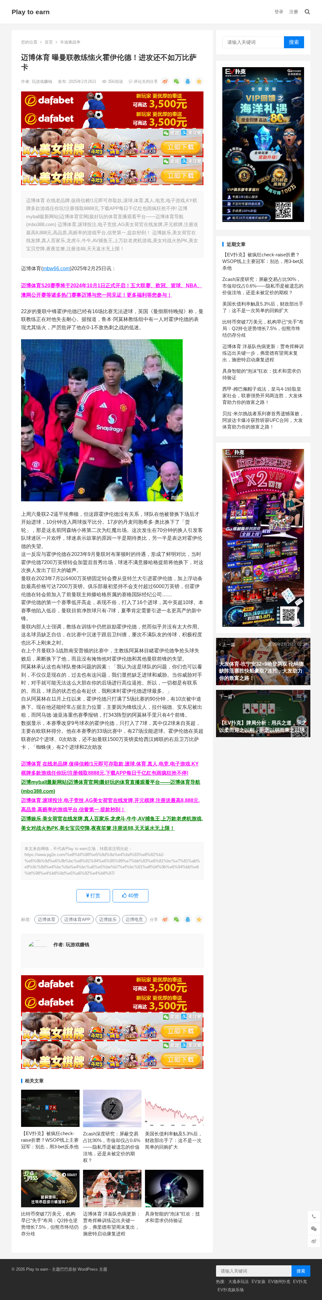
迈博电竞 (134, 919)
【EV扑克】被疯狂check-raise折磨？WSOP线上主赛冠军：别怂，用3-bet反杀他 (50, 1140)
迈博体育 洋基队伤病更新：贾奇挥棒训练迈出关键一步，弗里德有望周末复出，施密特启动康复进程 (263, 353)
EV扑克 (300, 1281)
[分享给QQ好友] (187, 81)
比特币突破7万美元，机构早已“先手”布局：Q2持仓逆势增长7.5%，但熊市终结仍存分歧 (262, 328)
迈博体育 (46, 919)
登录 (279, 11)
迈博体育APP (77, 919)
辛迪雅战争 (70, 42)
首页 (49, 42)
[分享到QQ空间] (199, 81)
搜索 (294, 42)
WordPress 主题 (92, 1269)
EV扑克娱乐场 (231, 1289)
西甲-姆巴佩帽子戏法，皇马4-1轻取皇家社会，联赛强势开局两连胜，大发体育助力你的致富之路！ (262, 395)
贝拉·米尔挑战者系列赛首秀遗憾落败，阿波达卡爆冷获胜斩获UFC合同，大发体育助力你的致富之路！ (263, 420)
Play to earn (31, 11)
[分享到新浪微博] (165, 81)
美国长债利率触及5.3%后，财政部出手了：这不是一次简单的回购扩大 (174, 1140)
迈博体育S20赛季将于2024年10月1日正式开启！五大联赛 (86, 285)
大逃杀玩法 (238, 1281)
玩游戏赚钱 (42, 81)
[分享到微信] (176, 81)
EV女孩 (258, 1281)
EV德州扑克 (279, 1281)
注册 (293, 11)
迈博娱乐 (108, 919)
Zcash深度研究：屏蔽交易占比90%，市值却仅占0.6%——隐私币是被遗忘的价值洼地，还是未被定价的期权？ (111, 1147)
